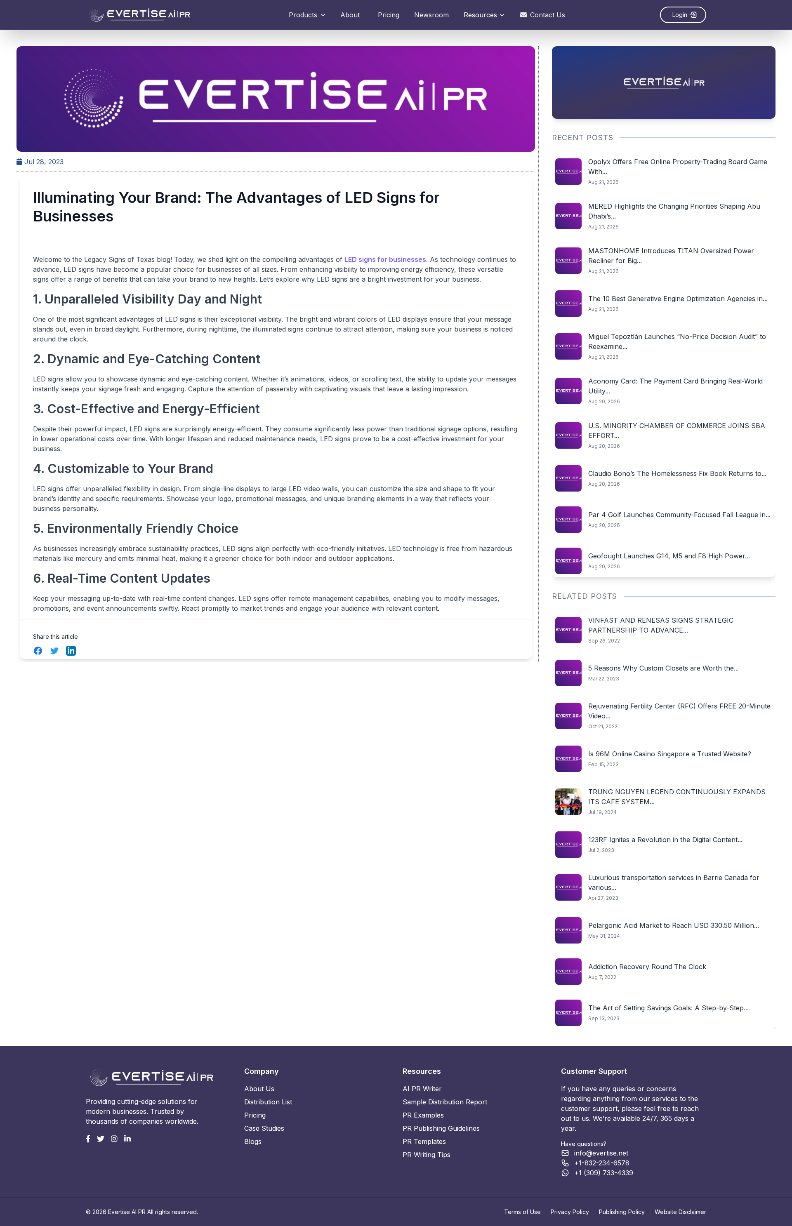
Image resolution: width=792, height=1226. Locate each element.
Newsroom (431, 15)
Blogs (253, 1141)
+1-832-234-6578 (601, 1163)
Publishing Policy (622, 1211)
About (350, 15)
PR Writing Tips (426, 1155)
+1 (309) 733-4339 (603, 1173)
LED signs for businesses (385, 259)
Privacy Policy (570, 1211)
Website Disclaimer (680, 1211)
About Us (259, 1089)
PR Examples (423, 1115)
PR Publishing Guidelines (441, 1128)
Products (303, 15)
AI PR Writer (422, 1089)
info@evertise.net (601, 1153)
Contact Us (547, 15)
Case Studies (264, 1128)
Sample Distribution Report (445, 1102)
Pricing (388, 15)
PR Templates (424, 1141)
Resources (480, 15)
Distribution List (268, 1102)
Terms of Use (522, 1211)
